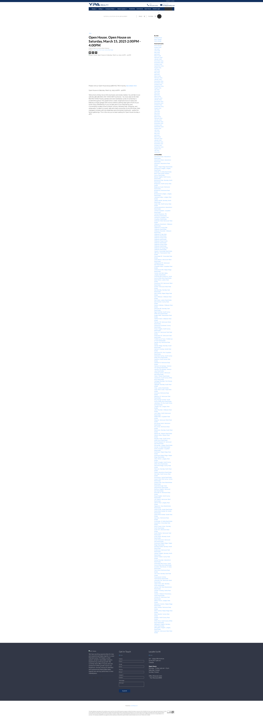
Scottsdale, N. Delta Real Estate (163, 521)
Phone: (121, 669)
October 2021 (158, 145)
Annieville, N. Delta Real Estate (162, 172)
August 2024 (157, 88)
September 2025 (159, 66)
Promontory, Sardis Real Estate (163, 477)
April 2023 (157, 115)
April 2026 (157, 54)
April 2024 (157, 94)
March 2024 (157, 96)
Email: (120, 664)
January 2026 (158, 59)
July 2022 (156, 130)
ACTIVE (155, 12)
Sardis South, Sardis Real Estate (163, 509)
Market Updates (121, 9)
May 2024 (157, 93)
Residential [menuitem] (132, 8)
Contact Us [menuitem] (168, 8)
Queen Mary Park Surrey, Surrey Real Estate (103, 50)
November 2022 (158, 123)
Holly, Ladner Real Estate (161, 388)
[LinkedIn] (97, 678)
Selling (100, 9)
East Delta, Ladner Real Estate (163, 300)
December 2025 (158, 61)
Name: (121, 659)
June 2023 (157, 111)
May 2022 (157, 133)
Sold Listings (157, 41)
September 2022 (159, 126)
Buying (93, 9)
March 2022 (157, 137)
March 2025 (157, 76)
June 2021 (157, 152)
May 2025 (157, 72)
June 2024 (157, 91)
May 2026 (157, 52)
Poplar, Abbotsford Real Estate (163, 472)
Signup (168, 1)
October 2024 (158, 84)
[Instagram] (101, 678)
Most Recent (158, 45)
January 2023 (158, 120)
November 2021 (158, 143)
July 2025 (156, 69)
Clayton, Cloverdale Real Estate (163, 251)
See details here (131, 86)
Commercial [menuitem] (140, 8)
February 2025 (158, 77)
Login (172, 1)
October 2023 (158, 104)
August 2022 (157, 128)
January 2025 (158, 79)
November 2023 (158, 103)
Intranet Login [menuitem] (156, 8)
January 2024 (158, 99)
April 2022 (157, 135)
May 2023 (157, 113)
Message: (122, 680)
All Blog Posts (158, 37)
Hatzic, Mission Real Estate (161, 376)
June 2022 (157, 131)
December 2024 (158, 81)
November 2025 (158, 62)
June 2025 (157, 71)
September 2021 (158, 147)
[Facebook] (90, 678)
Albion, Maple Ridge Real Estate (163, 166)
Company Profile (109, 9)
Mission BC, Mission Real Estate (163, 433)
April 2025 (157, 74)
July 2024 (156, 89)
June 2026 (157, 50)
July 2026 (157, 49)
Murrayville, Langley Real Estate (163, 445)
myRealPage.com (134, 705)
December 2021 (158, 142)
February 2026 (158, 57)
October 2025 (158, 64)
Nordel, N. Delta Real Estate (162, 447)
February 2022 (158, 138)
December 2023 (158, 101)
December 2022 (158, 121)
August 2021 (157, 148)
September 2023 (159, 106)
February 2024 (158, 98)
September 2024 (159, 86)
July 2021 (156, 150)
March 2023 (157, 116)
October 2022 (158, 125)
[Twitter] (94, 678)
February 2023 (158, 118)
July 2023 (156, 110)
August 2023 (157, 108)
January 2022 (158, 140)
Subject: (121, 675)
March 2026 (157, 55)
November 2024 (158, 82)
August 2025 (157, 67)
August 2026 (157, 47)
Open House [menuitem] (148, 8)
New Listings (157, 39)
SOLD (161, 12)
